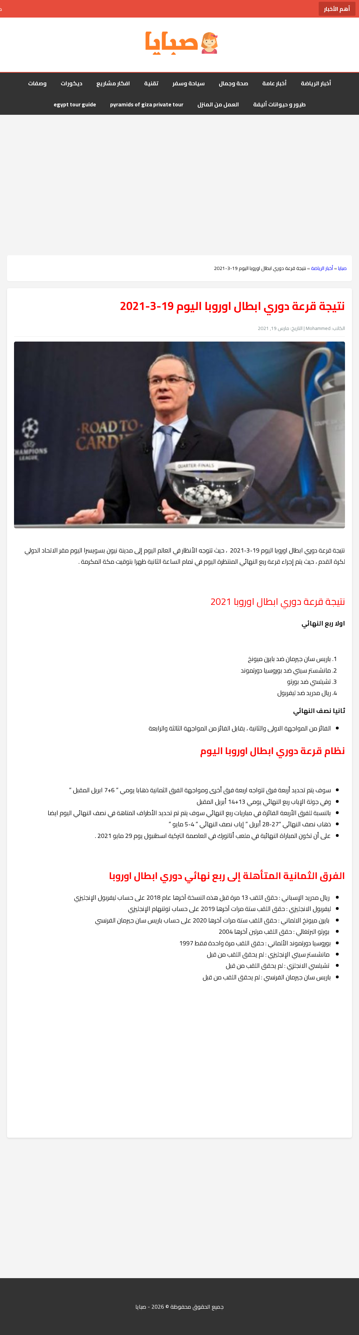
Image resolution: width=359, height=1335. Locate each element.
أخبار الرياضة (316, 83)
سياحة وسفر (188, 83)
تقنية (151, 83)
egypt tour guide (75, 104)
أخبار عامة (274, 83)
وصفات (37, 83)
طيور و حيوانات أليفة (279, 104)
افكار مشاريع (113, 83)
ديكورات (71, 83)
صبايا (342, 268)
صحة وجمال (233, 83)
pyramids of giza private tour (146, 104)
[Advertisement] (179, 171)
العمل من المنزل (218, 104)
